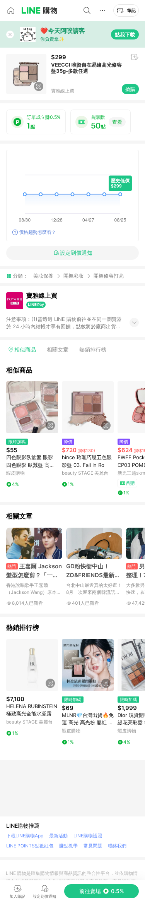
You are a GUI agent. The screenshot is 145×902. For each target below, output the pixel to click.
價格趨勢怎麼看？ (37, 232)
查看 (117, 122)
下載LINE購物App (24, 836)
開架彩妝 (73, 276)
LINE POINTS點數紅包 (29, 846)
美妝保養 (43, 276)
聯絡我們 (117, 846)
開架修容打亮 (109, 276)
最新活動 (58, 836)
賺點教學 (68, 846)
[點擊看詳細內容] (32, 407)
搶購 (130, 89)
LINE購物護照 (87, 836)
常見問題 (93, 846)
